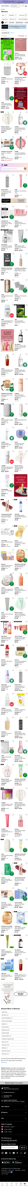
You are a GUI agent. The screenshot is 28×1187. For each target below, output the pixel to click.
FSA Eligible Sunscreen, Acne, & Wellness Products (14, 1075)
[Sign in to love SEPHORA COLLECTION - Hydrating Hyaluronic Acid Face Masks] (13, 379)
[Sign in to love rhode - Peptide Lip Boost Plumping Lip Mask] (13, 598)
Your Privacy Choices (5, 1172)
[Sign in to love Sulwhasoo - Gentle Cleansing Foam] (13, 717)
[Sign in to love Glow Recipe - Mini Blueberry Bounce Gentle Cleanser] (13, 670)
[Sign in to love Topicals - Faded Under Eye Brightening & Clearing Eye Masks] (26, 206)
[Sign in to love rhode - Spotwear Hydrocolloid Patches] (13, 741)
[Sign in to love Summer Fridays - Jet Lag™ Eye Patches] (26, 888)
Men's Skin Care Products (13, 1071)
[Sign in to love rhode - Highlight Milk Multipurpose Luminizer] (13, 280)
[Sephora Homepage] (5, 6)
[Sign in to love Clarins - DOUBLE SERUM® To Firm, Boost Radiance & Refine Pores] (26, 959)
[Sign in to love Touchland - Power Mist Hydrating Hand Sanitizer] (13, 63)
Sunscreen (14, 1073)
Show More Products (21, 994)
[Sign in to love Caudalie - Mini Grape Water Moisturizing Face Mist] (13, 427)
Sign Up (23, 1147)
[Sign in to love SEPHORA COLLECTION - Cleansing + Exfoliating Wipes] (13, 137)
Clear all (12, 32)
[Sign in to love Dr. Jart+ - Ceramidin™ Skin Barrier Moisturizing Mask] (26, 693)
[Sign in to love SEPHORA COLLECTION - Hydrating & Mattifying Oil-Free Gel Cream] (26, 764)
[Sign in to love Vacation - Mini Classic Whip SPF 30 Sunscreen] (13, 645)
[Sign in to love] (26, 63)
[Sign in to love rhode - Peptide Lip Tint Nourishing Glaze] (26, 175)
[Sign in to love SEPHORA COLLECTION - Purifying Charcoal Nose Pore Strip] (13, 253)
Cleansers (3, 1071)
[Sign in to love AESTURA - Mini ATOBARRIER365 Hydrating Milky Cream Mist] (26, 499)
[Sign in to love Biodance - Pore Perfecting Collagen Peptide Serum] (26, 814)
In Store (12, 22)
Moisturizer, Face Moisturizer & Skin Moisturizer (13, 1069)
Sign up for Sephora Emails (8, 1144)
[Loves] (22, 6)
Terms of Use (11, 1170)
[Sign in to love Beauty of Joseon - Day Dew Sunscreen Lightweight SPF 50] (26, 451)
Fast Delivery (20, 22)
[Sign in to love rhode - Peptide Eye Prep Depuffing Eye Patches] (26, 280)
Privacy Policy (4, 1170)
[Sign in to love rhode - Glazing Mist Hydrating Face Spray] (26, 404)
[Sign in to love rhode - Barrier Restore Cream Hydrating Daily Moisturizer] (26, 230)
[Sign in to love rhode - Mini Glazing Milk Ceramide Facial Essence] (13, 404)
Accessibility (17, 1170)
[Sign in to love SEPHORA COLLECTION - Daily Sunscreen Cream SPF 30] (26, 839)
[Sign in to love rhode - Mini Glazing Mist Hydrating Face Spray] (13, 839)
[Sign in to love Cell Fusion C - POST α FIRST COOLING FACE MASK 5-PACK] (26, 911)
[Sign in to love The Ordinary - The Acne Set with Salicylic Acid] (13, 526)
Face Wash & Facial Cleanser (18, 1068)
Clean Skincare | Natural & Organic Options (13, 1073)
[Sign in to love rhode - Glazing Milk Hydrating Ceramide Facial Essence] (13, 87)
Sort (6, 22)
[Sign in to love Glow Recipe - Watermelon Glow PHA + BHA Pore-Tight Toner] (13, 621)
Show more (4, 1062)
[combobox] (15, 6)
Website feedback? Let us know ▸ (14, 1083)
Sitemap (23, 1170)
